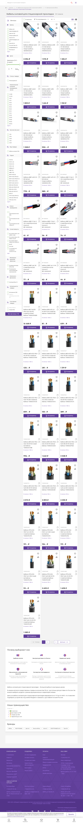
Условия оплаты (29, 757)
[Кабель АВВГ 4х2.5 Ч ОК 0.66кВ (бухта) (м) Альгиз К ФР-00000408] (68, 251)
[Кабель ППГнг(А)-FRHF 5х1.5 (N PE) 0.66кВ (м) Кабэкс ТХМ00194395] (32, 516)
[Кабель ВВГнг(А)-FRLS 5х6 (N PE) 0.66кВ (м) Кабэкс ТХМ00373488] (68, 295)
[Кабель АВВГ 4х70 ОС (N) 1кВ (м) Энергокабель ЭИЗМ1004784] (50, 163)
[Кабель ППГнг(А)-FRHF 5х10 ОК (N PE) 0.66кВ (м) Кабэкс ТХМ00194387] (32, 604)
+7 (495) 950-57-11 (65, 757)
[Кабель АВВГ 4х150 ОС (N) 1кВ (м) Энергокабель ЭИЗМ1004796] (68, 75)
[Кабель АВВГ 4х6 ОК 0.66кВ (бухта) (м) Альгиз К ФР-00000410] (32, 251)
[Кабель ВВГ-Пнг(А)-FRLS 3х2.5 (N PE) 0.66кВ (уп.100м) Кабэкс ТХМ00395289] (32, 295)
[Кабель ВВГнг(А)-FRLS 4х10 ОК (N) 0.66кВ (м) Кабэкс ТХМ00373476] (32, 383)
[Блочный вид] (72, 19)
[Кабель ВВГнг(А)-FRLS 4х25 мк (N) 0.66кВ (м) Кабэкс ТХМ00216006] (68, 472)
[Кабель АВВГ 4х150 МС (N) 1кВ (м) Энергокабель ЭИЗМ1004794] (32, 119)
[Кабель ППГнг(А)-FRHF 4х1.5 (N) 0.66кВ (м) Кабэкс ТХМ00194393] (50, 516)
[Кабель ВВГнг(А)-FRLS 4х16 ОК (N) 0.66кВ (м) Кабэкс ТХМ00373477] (68, 339)
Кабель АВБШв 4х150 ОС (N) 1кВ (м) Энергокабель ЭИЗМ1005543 (67, 48)
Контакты (9, 763)
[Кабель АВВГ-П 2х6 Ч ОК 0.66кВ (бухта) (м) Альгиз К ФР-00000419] (50, 207)
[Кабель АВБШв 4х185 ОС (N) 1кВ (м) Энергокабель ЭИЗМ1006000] (50, 31)
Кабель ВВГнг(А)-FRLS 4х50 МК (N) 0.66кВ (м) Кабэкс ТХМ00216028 (49, 488)
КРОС (44, 768)
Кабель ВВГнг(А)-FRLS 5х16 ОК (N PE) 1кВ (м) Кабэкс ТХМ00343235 (49, 444)
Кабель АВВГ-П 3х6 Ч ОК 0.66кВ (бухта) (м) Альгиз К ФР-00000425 (67, 180)
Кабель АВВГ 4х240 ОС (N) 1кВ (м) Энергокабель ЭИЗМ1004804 (30, 92)
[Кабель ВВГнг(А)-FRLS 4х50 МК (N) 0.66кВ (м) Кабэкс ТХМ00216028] (50, 472)
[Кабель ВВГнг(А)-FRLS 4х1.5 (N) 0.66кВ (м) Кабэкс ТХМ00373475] (50, 383)
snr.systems (46, 770)
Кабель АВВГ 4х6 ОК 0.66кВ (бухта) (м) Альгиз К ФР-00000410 (30, 268)
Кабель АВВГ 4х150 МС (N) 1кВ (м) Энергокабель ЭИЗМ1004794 (29, 136)
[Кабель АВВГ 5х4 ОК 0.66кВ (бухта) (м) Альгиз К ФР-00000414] (68, 207)
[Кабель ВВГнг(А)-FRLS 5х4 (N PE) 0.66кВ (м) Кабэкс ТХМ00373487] (32, 339)
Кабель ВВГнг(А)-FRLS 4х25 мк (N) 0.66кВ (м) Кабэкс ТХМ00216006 (67, 488)
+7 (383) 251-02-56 (47, 789)
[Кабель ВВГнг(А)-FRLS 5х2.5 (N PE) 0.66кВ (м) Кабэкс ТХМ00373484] (50, 339)
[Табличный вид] (76, 19)
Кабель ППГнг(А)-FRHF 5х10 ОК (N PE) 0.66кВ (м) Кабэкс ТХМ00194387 (30, 621)
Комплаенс (28, 768)
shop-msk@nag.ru (66, 760)
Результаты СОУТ (12, 774)
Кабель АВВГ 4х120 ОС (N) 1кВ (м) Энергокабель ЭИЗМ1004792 (48, 136)
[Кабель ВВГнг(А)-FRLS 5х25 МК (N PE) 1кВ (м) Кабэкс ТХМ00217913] (32, 472)
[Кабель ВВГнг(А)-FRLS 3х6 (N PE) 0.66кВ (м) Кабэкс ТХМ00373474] (68, 383)
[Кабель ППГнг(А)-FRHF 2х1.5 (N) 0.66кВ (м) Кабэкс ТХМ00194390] (32, 560)
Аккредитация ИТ (12, 777)
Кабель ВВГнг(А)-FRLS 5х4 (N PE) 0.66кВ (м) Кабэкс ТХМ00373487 (30, 355)
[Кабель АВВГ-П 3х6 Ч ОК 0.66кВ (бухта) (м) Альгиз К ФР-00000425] (68, 163)
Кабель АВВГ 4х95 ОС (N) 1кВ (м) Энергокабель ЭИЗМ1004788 (30, 180)
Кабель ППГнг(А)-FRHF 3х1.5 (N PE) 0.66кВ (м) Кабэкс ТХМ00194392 (66, 533)
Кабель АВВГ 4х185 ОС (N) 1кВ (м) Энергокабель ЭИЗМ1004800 (48, 92)
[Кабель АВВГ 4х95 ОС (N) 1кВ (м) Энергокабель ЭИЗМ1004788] (32, 163)
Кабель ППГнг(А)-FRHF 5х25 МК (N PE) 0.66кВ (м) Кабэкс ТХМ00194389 (48, 577)
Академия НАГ (47, 765)
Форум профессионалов (50, 762)
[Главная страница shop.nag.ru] (5, 8)
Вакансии (9, 760)
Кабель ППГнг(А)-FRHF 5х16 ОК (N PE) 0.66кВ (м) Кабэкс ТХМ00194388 (66, 577)
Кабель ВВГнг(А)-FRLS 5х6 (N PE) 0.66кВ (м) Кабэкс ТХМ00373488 (67, 311)
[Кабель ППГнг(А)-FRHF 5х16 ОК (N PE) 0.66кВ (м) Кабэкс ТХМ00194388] (68, 560)
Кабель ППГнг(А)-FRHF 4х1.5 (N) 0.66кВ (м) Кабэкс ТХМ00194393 (48, 533)
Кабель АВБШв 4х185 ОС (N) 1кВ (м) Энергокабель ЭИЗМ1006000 (48, 48)
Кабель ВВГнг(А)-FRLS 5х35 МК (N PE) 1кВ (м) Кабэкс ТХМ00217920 (67, 444)
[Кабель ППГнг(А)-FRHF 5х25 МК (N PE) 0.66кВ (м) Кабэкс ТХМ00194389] (50, 560)
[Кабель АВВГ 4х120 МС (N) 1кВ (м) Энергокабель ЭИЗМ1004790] (68, 119)
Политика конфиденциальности (67, 807)
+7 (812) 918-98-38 (65, 789)
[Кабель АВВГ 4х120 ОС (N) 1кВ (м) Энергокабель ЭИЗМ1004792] (50, 119)
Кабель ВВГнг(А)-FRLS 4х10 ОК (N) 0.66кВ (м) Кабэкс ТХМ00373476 (30, 400)
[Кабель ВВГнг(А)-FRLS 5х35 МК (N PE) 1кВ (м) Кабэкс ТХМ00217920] (68, 427)
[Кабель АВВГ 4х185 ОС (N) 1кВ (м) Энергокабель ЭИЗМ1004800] (50, 75)
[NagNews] (45, 811)
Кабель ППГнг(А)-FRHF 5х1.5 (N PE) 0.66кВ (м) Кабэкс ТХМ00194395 (29, 533)
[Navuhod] (38, 811)
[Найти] (72, 3)
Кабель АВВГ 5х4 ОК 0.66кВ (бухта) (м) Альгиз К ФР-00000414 (66, 224)
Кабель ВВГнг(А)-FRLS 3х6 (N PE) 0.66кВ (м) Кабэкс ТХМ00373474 (67, 400)
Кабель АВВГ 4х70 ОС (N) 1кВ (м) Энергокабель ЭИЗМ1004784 (49, 180)
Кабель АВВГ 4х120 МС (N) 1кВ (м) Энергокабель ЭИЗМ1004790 (66, 136)
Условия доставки (30, 760)
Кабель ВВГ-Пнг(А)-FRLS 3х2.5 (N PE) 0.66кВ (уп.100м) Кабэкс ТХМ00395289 (30, 312)
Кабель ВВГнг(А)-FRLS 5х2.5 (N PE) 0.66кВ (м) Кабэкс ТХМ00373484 (49, 355)
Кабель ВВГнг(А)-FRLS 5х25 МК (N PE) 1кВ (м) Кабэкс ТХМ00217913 (30, 488)
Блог (44, 755)
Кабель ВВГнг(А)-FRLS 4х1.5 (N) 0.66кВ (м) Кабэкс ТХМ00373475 (49, 400)
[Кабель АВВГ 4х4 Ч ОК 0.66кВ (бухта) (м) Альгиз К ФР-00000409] (50, 251)
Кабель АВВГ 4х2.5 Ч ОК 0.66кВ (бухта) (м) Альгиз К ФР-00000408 (67, 268)
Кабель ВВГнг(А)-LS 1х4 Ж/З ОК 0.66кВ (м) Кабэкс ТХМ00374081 (48, 311)
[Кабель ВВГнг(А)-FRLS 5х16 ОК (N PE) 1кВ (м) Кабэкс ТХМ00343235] (50, 427)
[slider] (7, 64)
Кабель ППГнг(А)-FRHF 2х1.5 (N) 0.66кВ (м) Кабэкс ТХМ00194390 (30, 577)
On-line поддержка (30, 755)
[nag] (51, 811)
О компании (10, 755)
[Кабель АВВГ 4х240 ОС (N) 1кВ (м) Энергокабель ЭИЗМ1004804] (32, 75)
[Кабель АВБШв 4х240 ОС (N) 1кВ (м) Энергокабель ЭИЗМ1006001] (32, 31)
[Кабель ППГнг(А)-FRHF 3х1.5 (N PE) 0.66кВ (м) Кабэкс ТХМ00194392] (68, 516)
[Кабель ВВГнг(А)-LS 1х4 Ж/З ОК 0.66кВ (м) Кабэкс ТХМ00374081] (50, 295)
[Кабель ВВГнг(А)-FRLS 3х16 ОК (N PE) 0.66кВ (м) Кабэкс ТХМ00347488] (32, 427)
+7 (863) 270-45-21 (29, 789)
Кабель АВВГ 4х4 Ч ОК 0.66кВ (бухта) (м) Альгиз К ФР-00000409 (49, 268)
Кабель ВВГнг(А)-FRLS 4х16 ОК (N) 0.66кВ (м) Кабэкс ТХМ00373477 (67, 355)
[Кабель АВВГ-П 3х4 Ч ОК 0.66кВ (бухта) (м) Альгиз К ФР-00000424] (32, 207)
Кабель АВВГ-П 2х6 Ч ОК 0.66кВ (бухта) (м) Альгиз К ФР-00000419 (48, 224)
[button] (13, 51)
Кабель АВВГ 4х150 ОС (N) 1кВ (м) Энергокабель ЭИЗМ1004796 (66, 92)
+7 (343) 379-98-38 (11, 789)
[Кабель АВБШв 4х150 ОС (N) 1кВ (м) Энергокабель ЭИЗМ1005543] (68, 31)
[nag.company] (32, 811)
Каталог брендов (12, 771)
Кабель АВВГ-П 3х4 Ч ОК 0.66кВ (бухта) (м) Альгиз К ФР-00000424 (30, 224)
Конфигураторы (47, 773)
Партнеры (10, 768)
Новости (9, 757)
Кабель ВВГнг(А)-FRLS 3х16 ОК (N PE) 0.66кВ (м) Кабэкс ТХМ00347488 (30, 445)
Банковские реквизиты (13, 766)
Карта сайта (28, 770)
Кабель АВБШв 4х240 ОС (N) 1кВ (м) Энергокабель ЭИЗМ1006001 (30, 48)
